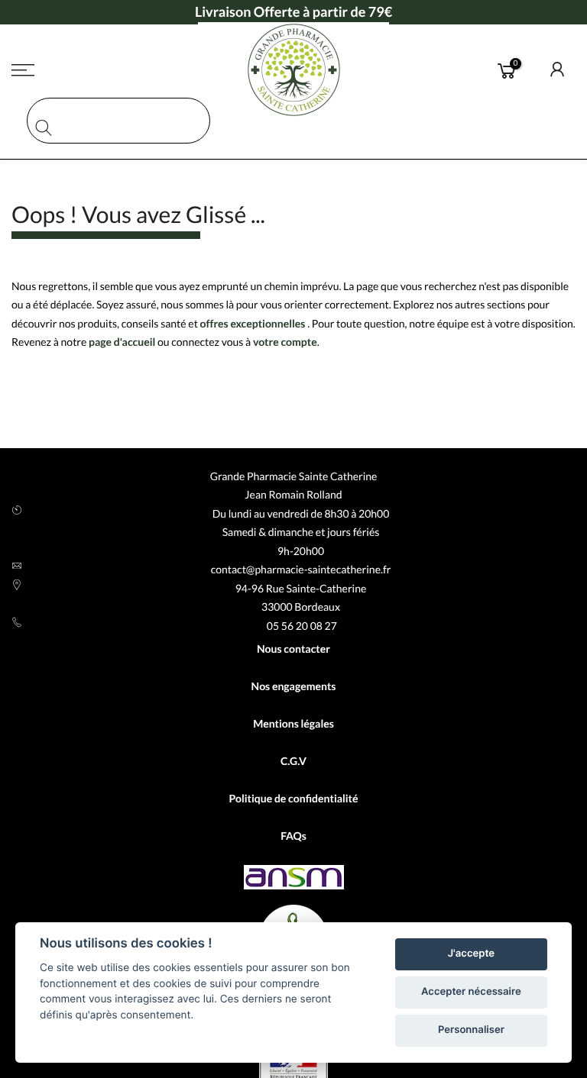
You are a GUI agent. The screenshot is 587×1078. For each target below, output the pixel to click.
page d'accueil (122, 341)
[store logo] (293, 70)
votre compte (285, 341)
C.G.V (293, 760)
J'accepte (471, 953)
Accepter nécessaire (471, 992)
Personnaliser (471, 1030)
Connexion (557, 69)
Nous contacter (293, 648)
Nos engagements (293, 685)
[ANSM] (294, 879)
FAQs (293, 835)
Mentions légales (293, 723)
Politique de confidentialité (293, 798)
